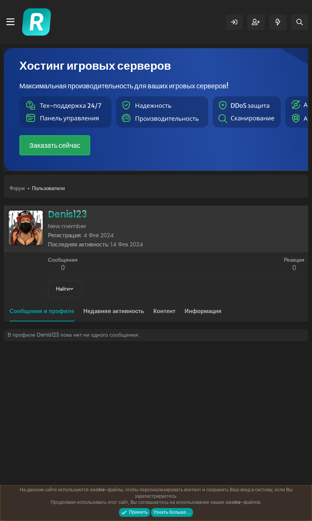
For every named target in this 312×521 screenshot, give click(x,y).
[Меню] (10, 22)
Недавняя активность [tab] (113, 311)
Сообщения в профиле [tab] (42, 311)
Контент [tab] (164, 311)
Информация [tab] (203, 311)
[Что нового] (278, 22)
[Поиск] (299, 22)
